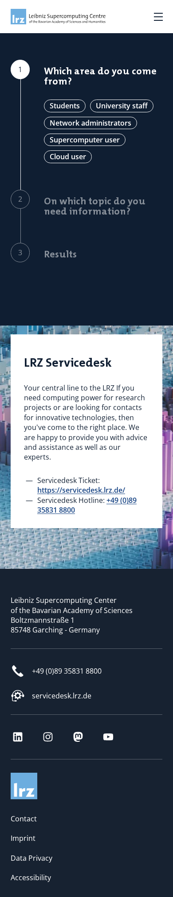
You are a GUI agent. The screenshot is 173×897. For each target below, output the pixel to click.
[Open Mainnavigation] (158, 16)
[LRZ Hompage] (50, 16)
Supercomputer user (85, 140)
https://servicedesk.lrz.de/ (81, 490)
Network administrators (90, 123)
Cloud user (68, 156)
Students (65, 106)
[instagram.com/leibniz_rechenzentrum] (47, 737)
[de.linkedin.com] (17, 737)
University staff (122, 106)
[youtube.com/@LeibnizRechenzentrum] (108, 737)
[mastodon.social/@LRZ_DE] (78, 737)
